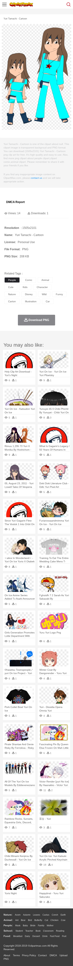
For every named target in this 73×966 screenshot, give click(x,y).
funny (59, 294)
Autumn (26, 915)
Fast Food (55, 936)
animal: (8, 920)
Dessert (36, 936)
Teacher (29, 931)
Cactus (46, 915)
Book (38, 931)
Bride (32, 925)
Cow (63, 920)
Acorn (18, 915)
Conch (55, 915)
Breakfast (17, 936)
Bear (23, 920)
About (7, 955)
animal (45, 280)
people (12, 280)
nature (12, 294)
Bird (30, 920)
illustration (30, 301)
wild (44, 294)
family (41, 925)
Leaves (36, 915)
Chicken (54, 920)
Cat (46, 920)
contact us (36, 177)
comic (28, 280)
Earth (63, 915)
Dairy (27, 936)
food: (7, 936)
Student (19, 931)
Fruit (64, 936)
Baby (25, 925)
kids (25, 287)
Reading (60, 931)
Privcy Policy (29, 955)
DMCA (53, 955)
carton (12, 301)
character (42, 287)
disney (29, 294)
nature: (8, 914)
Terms (16, 955)
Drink (44, 936)
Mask (17, 925)
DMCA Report (15, 202)
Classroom (48, 931)
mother (50, 925)
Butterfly (38, 920)
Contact (42, 955)
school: (8, 930)
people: (8, 925)
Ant (16, 920)
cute (10, 287)
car (48, 301)
